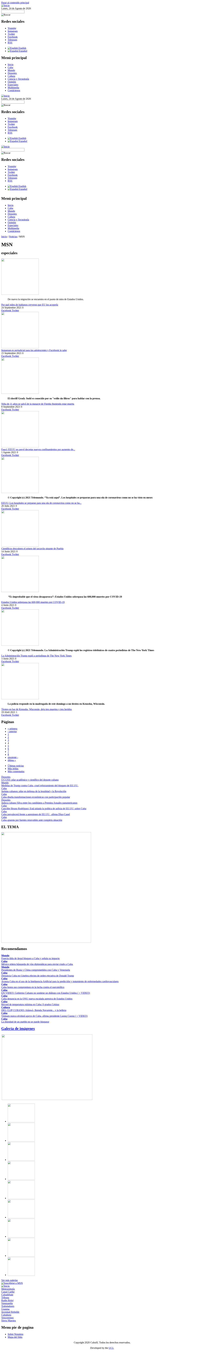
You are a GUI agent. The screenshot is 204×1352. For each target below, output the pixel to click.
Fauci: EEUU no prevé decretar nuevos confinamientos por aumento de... (38, 449)
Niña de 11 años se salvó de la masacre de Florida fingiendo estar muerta (37, 403)
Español (22, 51)
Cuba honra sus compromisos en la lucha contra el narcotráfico (32, 987)
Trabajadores (7, 1306)
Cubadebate (7, 1294)
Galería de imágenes (18, 1028)
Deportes (12, 73)
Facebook (13, 36)
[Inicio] (5, 5)
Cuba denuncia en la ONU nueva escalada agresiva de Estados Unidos (36, 998)
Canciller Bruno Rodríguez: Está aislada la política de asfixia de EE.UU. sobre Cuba (43, 808)
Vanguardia (7, 1303)
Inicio (10, 64)
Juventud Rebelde (10, 1312)
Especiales (13, 84)
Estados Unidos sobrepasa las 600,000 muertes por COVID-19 (33, 602)
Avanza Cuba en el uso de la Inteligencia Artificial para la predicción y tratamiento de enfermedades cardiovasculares (60, 981)
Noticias (13, 236)
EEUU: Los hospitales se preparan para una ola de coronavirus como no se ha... (41, 503)
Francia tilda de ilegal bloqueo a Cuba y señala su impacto (30, 958)
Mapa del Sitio (15, 1337)
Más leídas (13, 768)
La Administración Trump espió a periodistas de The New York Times (36, 655)
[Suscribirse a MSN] (12, 1283)
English (22, 48)
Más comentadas (16, 771)
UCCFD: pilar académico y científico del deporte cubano (30, 779)
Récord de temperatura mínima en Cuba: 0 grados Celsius (30, 1004)
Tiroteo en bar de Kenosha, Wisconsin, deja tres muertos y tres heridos (36, 709)
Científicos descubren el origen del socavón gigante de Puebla (32, 548)
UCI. (111, 1348)
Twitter (11, 34)
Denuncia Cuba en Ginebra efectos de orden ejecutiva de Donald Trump (37, 975)
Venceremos (7, 1317)
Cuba (10, 67)
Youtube (12, 28)
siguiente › (13, 757)
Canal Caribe (8, 1291)
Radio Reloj (7, 1300)
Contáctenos (14, 90)
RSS (10, 42)
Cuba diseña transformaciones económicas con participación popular (35, 797)
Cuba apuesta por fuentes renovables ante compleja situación (31, 820)
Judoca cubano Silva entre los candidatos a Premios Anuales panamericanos (39, 802)
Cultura (11, 76)
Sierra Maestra (8, 1320)
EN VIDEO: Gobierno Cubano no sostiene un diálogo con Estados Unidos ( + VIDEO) (45, 993)
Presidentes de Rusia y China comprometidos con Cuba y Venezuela (35, 970)
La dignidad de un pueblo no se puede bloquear (25, 1021)
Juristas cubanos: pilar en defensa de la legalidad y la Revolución (33, 791)
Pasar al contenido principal (15, 2)
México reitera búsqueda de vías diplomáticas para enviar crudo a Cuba (37, 964)
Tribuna (5, 1297)
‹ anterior (12, 731)
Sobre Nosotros (15, 1334)
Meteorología (8, 1289)
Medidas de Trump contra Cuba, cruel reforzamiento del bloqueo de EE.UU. (39, 785)
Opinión (12, 81)
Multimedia (13, 87)
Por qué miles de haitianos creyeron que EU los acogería (29, 304)
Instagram (13, 31)
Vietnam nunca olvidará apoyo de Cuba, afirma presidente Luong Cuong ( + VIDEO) (44, 1016)
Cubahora (6, 1314)
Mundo (11, 70)
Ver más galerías (9, 1280)
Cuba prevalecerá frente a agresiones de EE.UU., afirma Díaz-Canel (35, 814)
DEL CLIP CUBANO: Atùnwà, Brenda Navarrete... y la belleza (33, 1010)
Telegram (12, 39)
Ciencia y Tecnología (18, 79)
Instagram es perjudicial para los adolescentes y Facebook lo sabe (34, 350)
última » (12, 760)
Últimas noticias (16, 765)
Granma (5, 1309)
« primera (12, 728)
